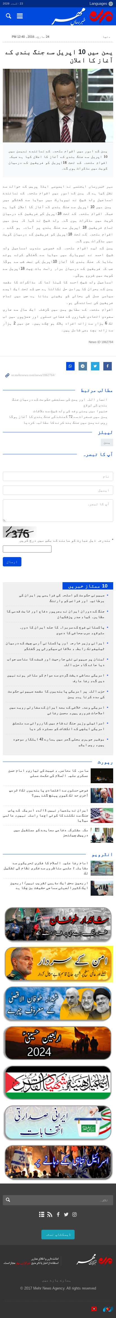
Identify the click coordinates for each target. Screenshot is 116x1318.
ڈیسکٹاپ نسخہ (58, 1234)
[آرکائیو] (41, 1214)
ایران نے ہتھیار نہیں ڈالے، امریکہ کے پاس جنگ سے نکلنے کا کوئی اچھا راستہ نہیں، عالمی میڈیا (45, 815)
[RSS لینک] (49, 1214)
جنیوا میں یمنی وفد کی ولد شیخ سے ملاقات (70, 411)
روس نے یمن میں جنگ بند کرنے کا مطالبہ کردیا (65, 423)
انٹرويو (102, 854)
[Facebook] (57, 1214)
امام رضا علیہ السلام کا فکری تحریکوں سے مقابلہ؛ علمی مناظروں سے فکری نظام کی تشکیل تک (46, 868)
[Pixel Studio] (91, 1309)
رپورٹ (105, 762)
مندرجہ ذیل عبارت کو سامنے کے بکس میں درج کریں (66, 540)
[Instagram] (74, 1214)
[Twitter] (66, 1214)
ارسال (12, 562)
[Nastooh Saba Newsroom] (105, 1309)
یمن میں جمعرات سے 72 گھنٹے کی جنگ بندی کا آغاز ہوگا (58, 417)
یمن (107, 442)
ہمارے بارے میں (56, 1280)
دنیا (106, 36)
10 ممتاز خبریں (88, 586)
